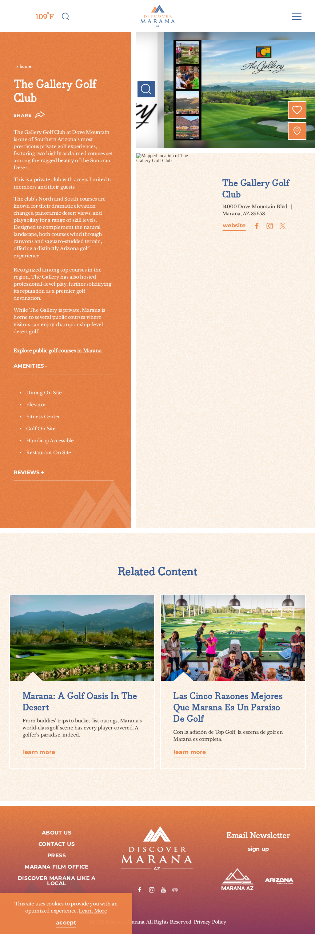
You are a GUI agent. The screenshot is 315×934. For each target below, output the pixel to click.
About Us (56, 833)
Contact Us (56, 844)
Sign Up (258, 849)
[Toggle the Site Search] (66, 16)
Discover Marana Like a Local (56, 881)
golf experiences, (77, 146)
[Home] (157, 16)
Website (234, 225)
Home (25, 66)
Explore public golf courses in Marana (58, 351)
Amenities (29, 366)
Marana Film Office (57, 867)
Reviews (27, 472)
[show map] (297, 130)
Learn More (93, 911)
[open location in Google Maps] (169, 157)
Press (56, 855)
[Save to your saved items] (297, 110)
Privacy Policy (210, 922)
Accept (66, 923)
